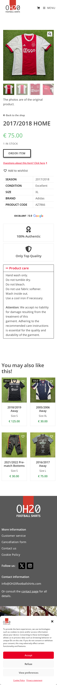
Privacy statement (34, 680)
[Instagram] (30, 566)
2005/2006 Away (43, 409)
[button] (52, 621)
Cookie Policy (19, 680)
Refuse (28, 664)
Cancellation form (14, 542)
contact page (29, 591)
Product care (19, 268)
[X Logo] (22, 566)
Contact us (9, 548)
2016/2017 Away (43, 464)
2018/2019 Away (14, 409)
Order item (16, 153)
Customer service (14, 535)
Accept (28, 655)
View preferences (28, 672)
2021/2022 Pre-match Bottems (14, 464)
